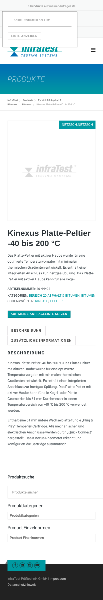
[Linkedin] (22, 565)
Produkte (28, 100)
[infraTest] (35, 50)
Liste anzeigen (24, 36)
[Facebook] (15, 565)
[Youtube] (37, 565)
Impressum (58, 578)
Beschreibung (26, 330)
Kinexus (41, 301)
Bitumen (27, 104)
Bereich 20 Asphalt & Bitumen (54, 295)
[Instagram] (29, 565)
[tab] (27, 331)
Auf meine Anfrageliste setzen (39, 314)
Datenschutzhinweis (22, 584)
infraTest (13, 100)
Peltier (56, 301)
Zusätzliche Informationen (41, 340)
